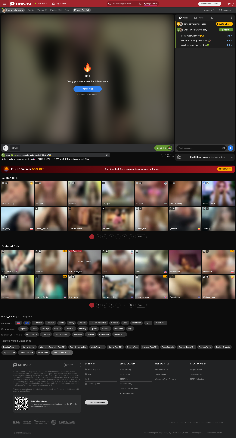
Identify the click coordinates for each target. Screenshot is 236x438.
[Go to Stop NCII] (67, 422)
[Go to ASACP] (27, 422)
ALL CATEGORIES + (62, 352)
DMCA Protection (197, 379)
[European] (27, 323)
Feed (67, 10)
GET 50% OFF (225, 169)
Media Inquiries (94, 384)
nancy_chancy (9, 316)
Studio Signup (160, 374)
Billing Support (196, 374)
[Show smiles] (223, 148)
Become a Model (162, 369)
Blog (89, 374)
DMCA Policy (125, 379)
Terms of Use (125, 374)
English (70, 365)
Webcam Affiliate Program (165, 379)
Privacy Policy (125, 369)
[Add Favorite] (5, 148)
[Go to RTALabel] (16, 422)
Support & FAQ (196, 369)
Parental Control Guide (129, 389)
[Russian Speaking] (18, 323)
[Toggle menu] (4, 3)
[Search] (140, 4)
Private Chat (223, 24)
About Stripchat (94, 369)
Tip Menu (224, 30)
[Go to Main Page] (21, 3)
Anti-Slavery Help (127, 393)
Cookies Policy (126, 384)
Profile (31, 10)
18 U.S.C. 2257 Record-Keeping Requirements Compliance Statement (195, 422)
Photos (56, 10)
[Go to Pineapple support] (54, 422)
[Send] (230, 148)
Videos (42, 10)
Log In (228, 4)
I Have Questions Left (96, 402)
